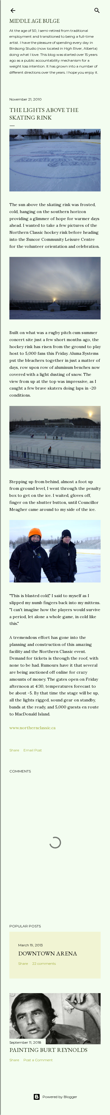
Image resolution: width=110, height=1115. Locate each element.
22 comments (44, 963)
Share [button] (14, 750)
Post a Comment (38, 1060)
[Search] (97, 9)
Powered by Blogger (60, 1097)
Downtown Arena (47, 953)
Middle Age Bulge (34, 21)
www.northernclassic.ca (32, 727)
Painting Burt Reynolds (48, 1050)
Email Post (32, 750)
